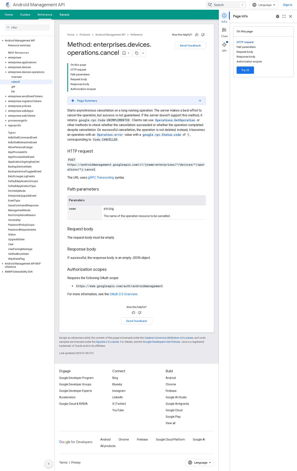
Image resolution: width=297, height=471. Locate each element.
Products (85, 34)
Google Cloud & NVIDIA (73, 403)
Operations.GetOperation (175, 120)
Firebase (171, 390)
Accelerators (67, 397)
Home (9, 14)
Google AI (199, 439)
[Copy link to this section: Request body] (97, 229)
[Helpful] (197, 35)
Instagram (118, 390)
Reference (45, 14)
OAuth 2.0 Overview (123, 294)
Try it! (245, 70)
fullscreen (284, 16)
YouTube (118, 410)
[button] (26, 40)
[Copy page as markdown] (136, 53)
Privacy (76, 462)
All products (108, 446)
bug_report (277, 16)
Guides (25, 14)
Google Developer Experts (75, 390)
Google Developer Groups (75, 384)
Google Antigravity (177, 403)
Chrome (171, 384)
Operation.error (110, 135)
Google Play (173, 416)
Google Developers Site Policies (161, 341)
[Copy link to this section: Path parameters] (103, 189)
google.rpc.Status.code (162, 135)
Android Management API (39, 4)
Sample (65, 14)
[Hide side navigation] (49, 464)
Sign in (287, 4)
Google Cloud (174, 410)
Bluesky (117, 384)
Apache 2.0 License (107, 341)
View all (170, 423)
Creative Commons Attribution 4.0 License (168, 337)
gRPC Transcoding (101, 177)
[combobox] (226, 4)
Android (171, 377)
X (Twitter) (119, 403)
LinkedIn (117, 397)
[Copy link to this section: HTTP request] (97, 151)
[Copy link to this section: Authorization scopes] (111, 269)
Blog (115, 377)
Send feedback (190, 45)
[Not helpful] (203, 35)
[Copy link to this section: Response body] (100, 249)
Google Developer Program (76, 377)
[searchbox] (27, 27)
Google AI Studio (176, 397)
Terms (63, 462)
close (290, 16)
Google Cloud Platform (170, 439)
